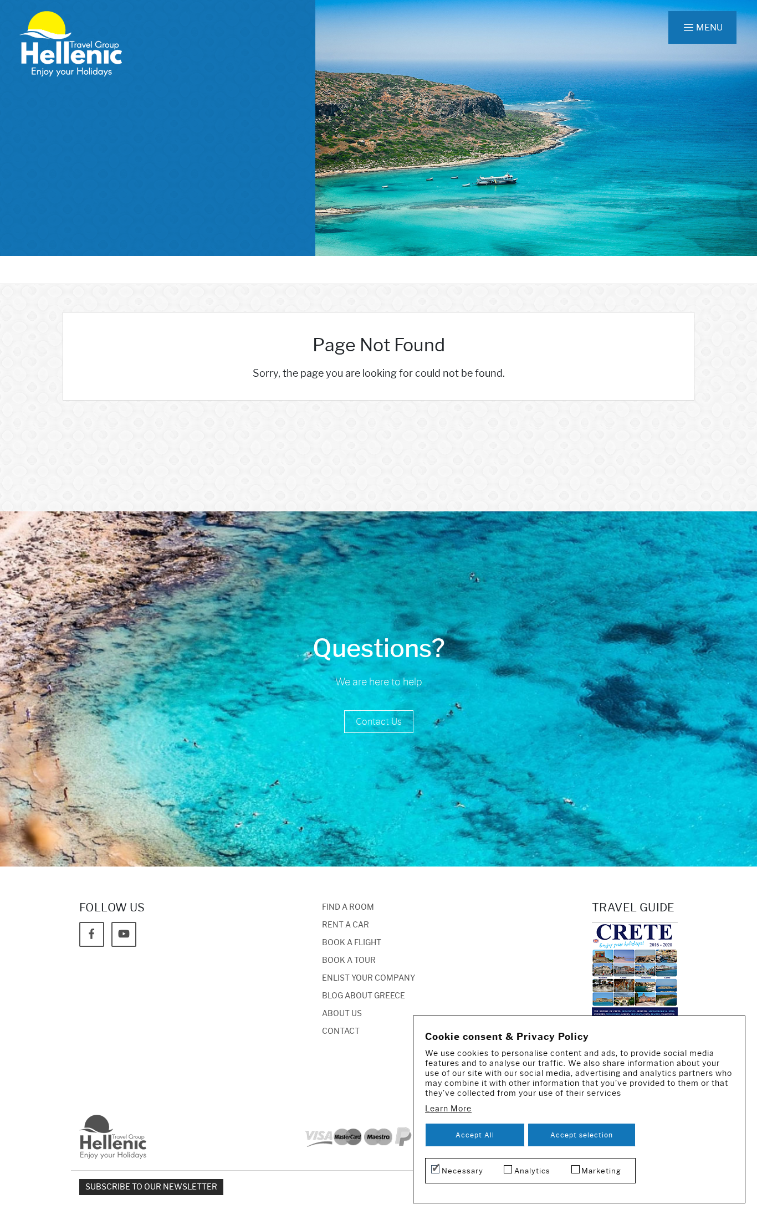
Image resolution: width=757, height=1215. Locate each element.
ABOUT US (342, 1013)
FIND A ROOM (348, 907)
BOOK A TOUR (349, 960)
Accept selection (581, 1135)
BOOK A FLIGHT (351, 942)
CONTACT (341, 1031)
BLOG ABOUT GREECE (363, 996)
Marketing (601, 1170)
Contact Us (379, 721)
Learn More (448, 1109)
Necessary (462, 1170)
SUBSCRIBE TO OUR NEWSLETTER (151, 1187)
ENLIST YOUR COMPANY (368, 978)
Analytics (532, 1170)
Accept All (475, 1135)
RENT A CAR (345, 925)
